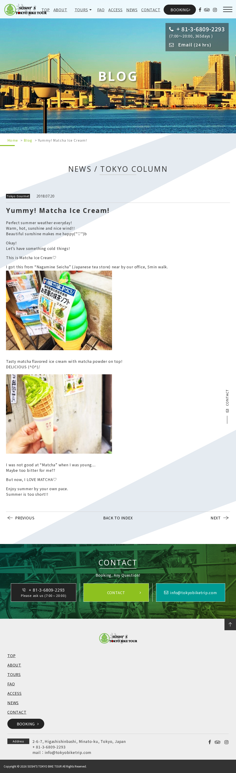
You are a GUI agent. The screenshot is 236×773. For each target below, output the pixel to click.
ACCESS (115, 9)
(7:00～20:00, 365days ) (197, 32)
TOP (45, 9)
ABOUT (60, 9)
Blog (28, 140)
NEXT (216, 518)
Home (12, 140)
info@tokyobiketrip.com (68, 752)
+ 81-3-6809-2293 (49, 747)
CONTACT (150, 9)
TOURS (81, 9)
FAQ (101, 9)
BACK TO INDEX (118, 518)
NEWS (132, 9)
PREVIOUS (24, 518)
